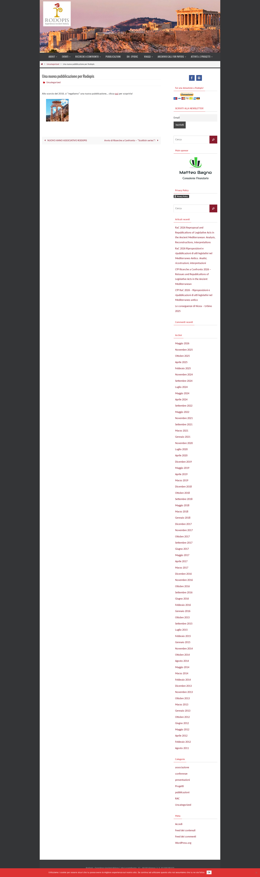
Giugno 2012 (182, 723)
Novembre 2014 (184, 648)
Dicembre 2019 (183, 462)
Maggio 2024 (182, 393)
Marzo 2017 (181, 567)
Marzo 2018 (181, 511)
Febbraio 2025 (183, 368)
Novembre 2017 (184, 530)
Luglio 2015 (181, 630)
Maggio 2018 (182, 505)
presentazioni (182, 780)
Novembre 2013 (184, 692)
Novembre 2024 (184, 374)
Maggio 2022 (182, 412)
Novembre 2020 (184, 443)
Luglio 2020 (181, 449)
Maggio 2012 (182, 729)
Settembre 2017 (183, 542)
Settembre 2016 (183, 592)
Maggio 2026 (182, 343)
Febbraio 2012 (183, 742)
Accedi (178, 824)
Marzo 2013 (181, 704)
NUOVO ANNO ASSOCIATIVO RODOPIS (67, 140)
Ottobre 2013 (182, 698)
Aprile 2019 (181, 474)
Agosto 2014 (182, 661)
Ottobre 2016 (182, 586)
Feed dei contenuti (185, 830)
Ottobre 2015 (182, 617)
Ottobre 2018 (182, 493)
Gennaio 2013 (182, 710)
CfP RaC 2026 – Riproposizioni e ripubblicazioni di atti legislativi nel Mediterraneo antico (193, 295)
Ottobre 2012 (182, 717)
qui (116, 93)
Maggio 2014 (182, 667)
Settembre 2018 (183, 499)
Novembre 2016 (184, 580)
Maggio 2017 (182, 555)
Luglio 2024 (181, 387)
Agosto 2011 (182, 748)
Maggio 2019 (182, 468)
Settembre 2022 (183, 405)
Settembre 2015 (183, 623)
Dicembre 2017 (183, 524)
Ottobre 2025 (182, 356)
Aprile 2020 (181, 455)
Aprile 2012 (181, 735)
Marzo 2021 (181, 430)
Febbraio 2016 (183, 605)
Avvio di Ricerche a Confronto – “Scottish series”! (130, 140)
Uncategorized (53, 64)
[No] (256, 872)
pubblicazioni (182, 792)
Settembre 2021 (183, 424)
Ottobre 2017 (182, 536)
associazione (182, 767)
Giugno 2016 (182, 598)
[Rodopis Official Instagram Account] (199, 78)
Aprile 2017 (181, 561)
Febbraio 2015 (183, 636)
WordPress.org (183, 843)
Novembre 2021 (184, 418)
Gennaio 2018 (182, 517)
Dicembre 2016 (183, 574)
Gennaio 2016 (182, 611)
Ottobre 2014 (182, 655)
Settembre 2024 (183, 381)
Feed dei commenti (185, 836)
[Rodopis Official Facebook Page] (192, 78)
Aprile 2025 (181, 362)
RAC (177, 798)
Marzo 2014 (181, 673)
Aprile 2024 (181, 399)
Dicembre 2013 (183, 686)
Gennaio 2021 (182, 437)
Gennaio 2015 (182, 642)
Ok (209, 872)
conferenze (181, 773)
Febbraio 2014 (183, 679)
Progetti (179, 786)
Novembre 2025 (184, 349)
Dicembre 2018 (183, 486)
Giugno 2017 (182, 549)
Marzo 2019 (181, 480)
